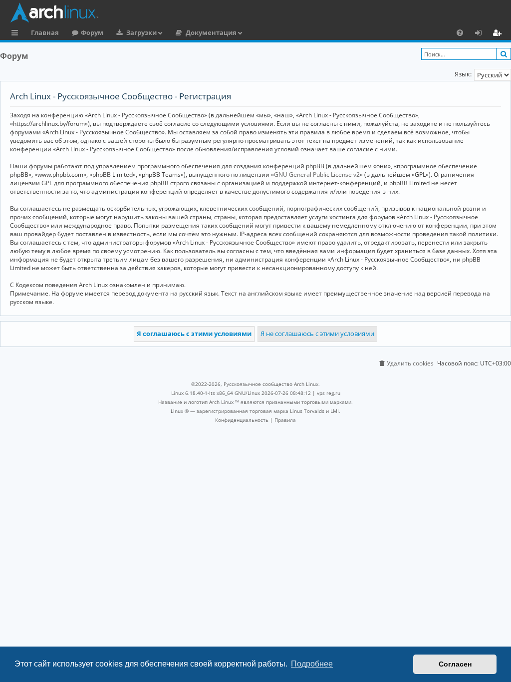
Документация (211, 32)
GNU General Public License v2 (317, 174)
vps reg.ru (328, 392)
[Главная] (258, 12)
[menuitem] (460, 32)
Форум (92, 32)
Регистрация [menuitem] (499, 34)
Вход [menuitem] (482, 34)
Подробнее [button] (312, 664)
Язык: (463, 73)
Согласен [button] (455, 664)
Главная (45, 32)
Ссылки (16, 34)
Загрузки (141, 32)
